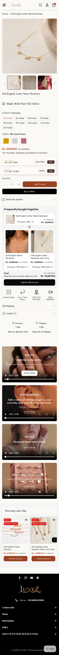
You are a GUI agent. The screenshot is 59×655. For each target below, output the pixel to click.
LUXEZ (23, 650)
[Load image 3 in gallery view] (45, 83)
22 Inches (8, 127)
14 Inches (7, 118)
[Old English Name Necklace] (15, 530)
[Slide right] (54, 83)
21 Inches (45, 123)
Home (5, 14)
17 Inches (44, 118)
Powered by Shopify (38, 650)
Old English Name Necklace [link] (14, 257)
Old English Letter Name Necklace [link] (32, 216)
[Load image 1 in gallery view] (14, 83)
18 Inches (7, 123)
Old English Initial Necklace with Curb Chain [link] (40, 257)
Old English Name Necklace (12, 548)
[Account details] (47, 5)
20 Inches (32, 123)
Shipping (20, 152)
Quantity (6, 178)
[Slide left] (4, 83)
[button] (4, 5)
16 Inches (32, 118)
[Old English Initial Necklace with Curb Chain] (43, 530)
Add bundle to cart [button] (29, 282)
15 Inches (20, 118)
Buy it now (29, 191)
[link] (10, 219)
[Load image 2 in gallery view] (29, 83)
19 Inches (20, 123)
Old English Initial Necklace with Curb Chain (43, 548)
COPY (51, 162)
